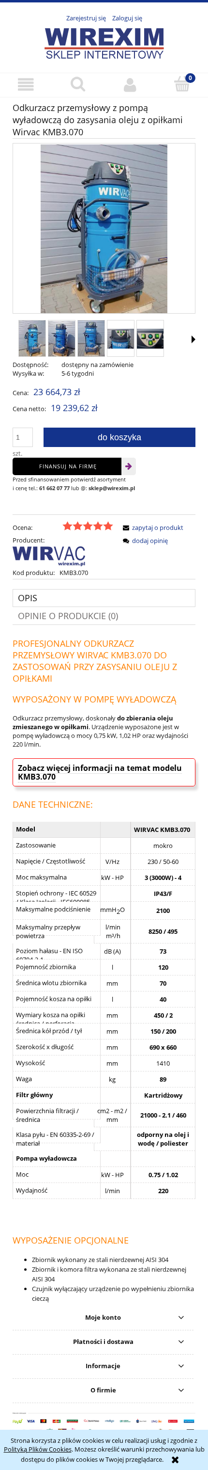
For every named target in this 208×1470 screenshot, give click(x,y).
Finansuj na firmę (68, 466)
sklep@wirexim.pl (112, 488)
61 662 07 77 (54, 488)
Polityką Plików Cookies (38, 1449)
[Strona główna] (104, 42)
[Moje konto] (130, 84)
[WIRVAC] (49, 555)
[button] (26, 84)
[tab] (104, 598)
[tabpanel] (104, 970)
